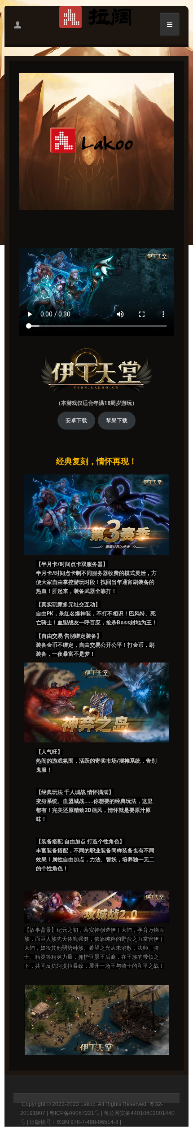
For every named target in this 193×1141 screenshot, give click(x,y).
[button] (17, 24)
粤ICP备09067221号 (74, 1113)
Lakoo (88, 1104)
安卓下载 (76, 420)
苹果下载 (116, 420)
